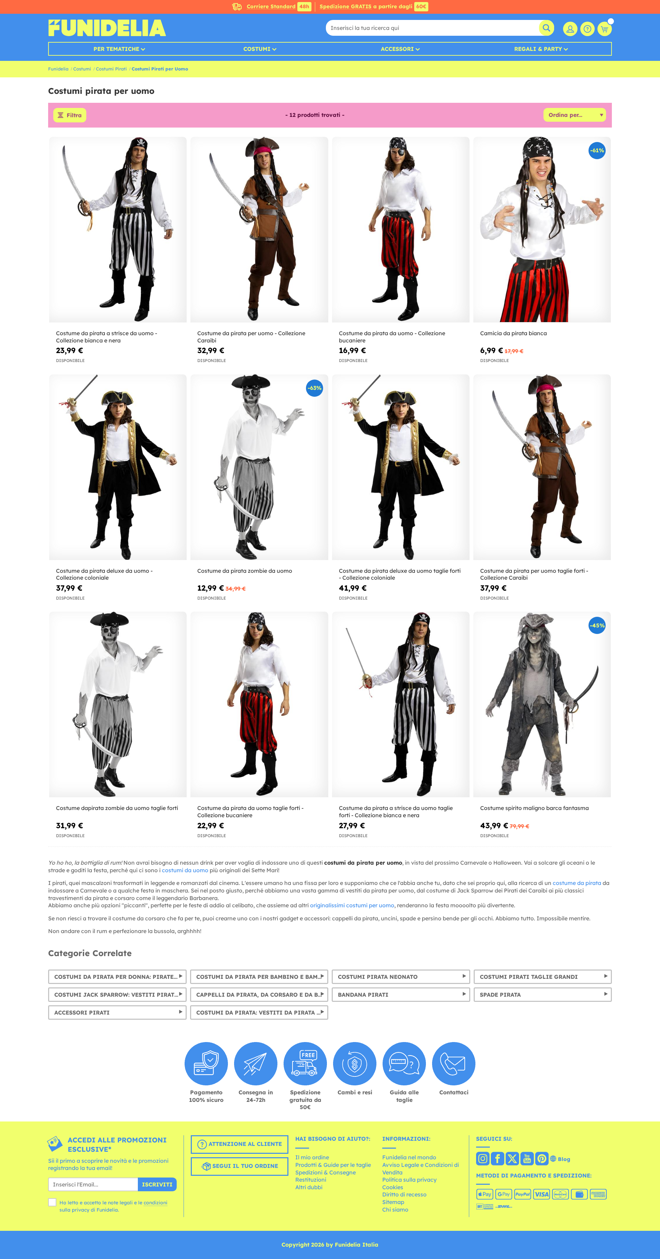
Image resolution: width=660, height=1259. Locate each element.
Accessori (397, 49)
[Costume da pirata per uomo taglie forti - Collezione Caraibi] (542, 467)
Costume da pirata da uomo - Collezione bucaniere (392, 337)
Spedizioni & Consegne (325, 1172)
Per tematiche (116, 49)
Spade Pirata (500, 994)
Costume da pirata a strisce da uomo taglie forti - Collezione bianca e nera (396, 811)
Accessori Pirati (82, 1012)
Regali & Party (538, 49)
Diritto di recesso (404, 1194)
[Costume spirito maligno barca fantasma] (542, 705)
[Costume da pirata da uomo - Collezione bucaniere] (401, 230)
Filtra (74, 115)
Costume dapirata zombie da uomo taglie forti (117, 807)
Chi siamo (395, 1209)
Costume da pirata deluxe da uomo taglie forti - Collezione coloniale (400, 574)
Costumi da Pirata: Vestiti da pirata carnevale (262, 1012)
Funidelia (58, 69)
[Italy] (483, 1159)
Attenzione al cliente (244, 1143)
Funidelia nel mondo (409, 1157)
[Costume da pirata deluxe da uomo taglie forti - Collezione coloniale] (401, 467)
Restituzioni (310, 1179)
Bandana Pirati (363, 994)
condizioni (155, 1203)
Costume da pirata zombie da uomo (244, 570)
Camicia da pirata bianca (513, 333)
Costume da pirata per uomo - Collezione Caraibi (251, 337)
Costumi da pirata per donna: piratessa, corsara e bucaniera (120, 976)
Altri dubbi (308, 1187)
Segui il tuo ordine (244, 1165)
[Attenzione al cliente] (587, 29)
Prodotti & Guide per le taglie (333, 1164)
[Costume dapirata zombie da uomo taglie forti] (118, 705)
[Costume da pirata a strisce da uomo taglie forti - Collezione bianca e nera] (401, 705)
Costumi (257, 49)
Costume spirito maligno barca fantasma (534, 807)
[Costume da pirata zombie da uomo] (259, 467)
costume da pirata (577, 882)
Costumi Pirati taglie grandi (529, 976)
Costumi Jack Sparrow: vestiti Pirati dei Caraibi (120, 994)
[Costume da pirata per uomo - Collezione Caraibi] (259, 230)
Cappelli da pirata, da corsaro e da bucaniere (262, 994)
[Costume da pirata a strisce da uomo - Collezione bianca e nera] (118, 230)
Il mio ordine (312, 1157)
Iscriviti (157, 1184)
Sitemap (393, 1201)
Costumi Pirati (111, 69)
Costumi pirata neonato (378, 976)
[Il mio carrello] (604, 29)
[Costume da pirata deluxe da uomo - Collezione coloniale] (118, 467)
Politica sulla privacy (409, 1179)
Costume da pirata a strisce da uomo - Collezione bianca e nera (106, 337)
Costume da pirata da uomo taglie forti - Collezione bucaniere (250, 811)
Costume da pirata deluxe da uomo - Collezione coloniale (104, 574)
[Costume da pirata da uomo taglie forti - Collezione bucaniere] (259, 705)
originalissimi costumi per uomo (352, 905)
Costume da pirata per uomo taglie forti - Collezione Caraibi (534, 574)
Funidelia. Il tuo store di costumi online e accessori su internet (107, 28)
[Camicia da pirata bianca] (542, 230)
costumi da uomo (185, 870)
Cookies (392, 1187)
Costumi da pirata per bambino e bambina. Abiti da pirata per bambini (262, 976)
